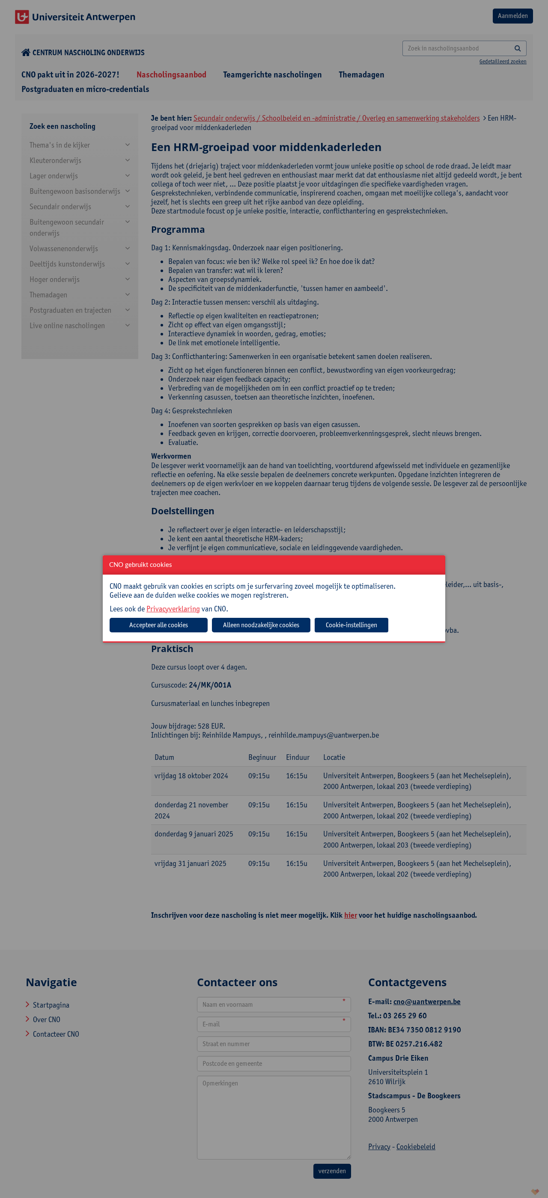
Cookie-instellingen (351, 625)
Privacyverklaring (173, 608)
